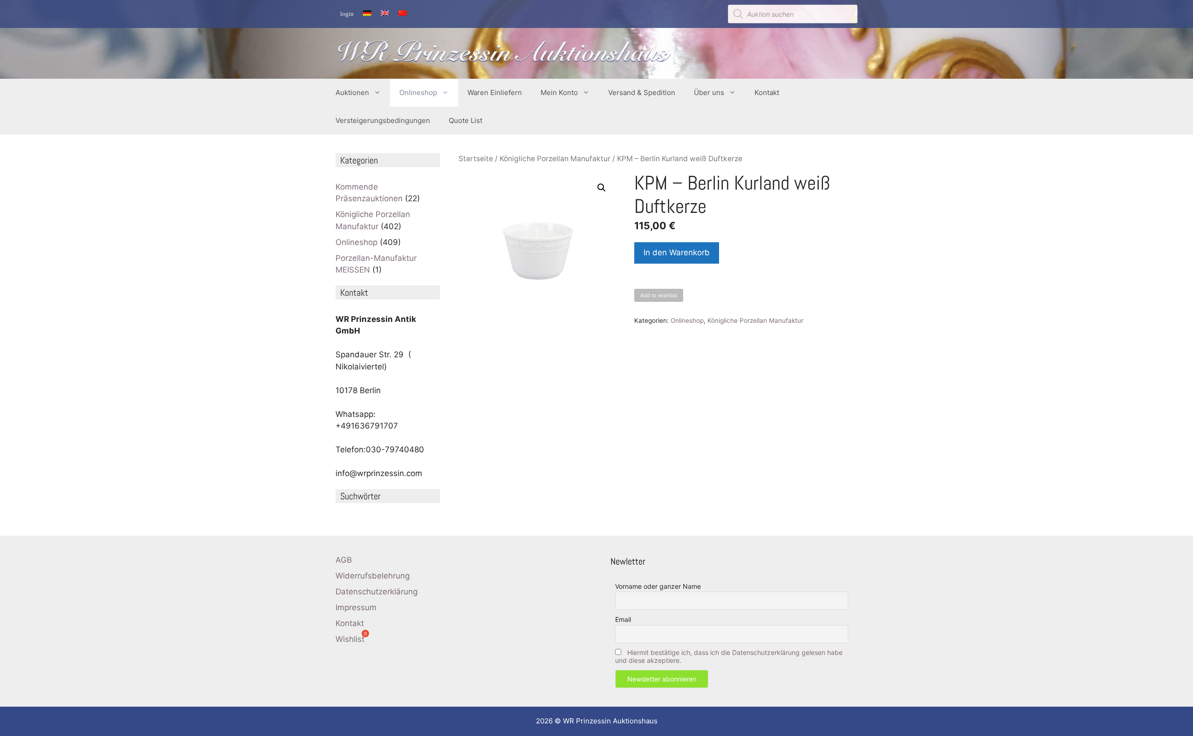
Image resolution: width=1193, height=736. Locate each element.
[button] (601, 187)
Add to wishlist (658, 295)
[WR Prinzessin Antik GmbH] (503, 52)
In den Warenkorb (677, 252)
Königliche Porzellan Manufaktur (555, 158)
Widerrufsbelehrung (373, 575)
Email (623, 619)
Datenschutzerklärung (377, 591)
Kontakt (766, 92)
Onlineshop (418, 92)
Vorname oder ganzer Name (658, 586)
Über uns (709, 92)
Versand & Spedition (641, 92)
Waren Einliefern (494, 92)
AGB (344, 560)
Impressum (356, 607)
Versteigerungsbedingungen (383, 120)
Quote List (465, 120)
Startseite (476, 158)
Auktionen (352, 92)
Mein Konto (559, 92)
